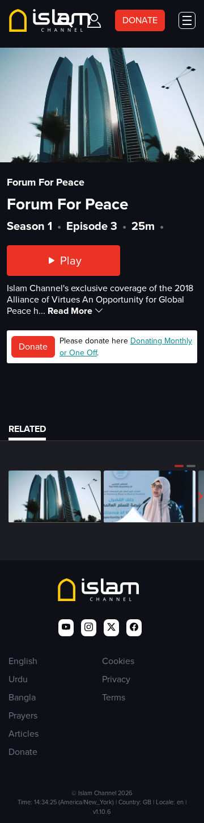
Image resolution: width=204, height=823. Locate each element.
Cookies (118, 660)
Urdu (18, 679)
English (22, 660)
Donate (33, 346)
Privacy (116, 679)
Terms (113, 697)
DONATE (140, 20)
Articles (23, 733)
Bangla (22, 697)
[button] (179, 466)
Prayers (22, 715)
